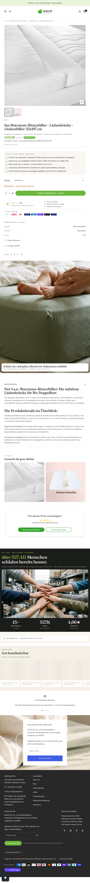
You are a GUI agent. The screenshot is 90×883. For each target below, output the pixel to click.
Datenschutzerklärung (41, 800)
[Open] (5, 877)
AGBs (35, 792)
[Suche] (10, 11)
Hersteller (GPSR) (13, 246)
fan (5, 120)
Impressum (37, 805)
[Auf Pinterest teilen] (14, 254)
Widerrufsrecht (38, 796)
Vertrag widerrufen (13, 843)
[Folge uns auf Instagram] (71, 831)
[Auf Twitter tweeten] (18, 254)
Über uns (36, 780)
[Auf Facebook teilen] (11, 254)
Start (6, 21)
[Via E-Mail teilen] (21, 254)
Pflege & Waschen (13, 240)
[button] (44, 862)
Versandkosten (38, 788)
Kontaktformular (15, 802)
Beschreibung (10, 384)
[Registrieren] (37, 835)
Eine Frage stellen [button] (58, 530)
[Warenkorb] (84, 11)
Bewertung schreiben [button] (31, 530)
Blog (34, 784)
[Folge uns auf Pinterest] (77, 831)
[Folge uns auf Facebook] (64, 831)
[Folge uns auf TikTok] (83, 831)
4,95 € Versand (27, 141)
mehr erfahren (57, 3)
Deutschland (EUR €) (13, 852)
